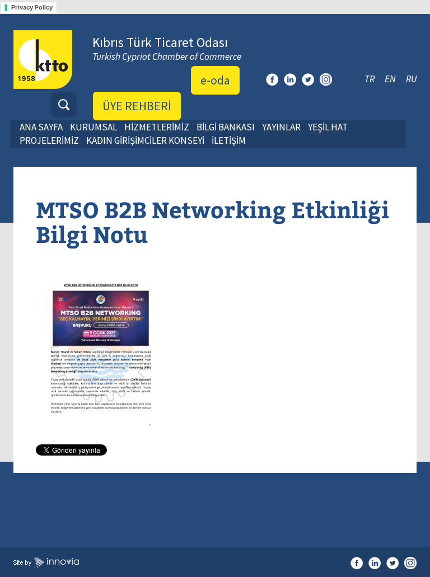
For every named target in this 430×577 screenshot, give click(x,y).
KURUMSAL (93, 127)
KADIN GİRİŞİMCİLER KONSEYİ (145, 140)
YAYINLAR (281, 127)
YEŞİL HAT (328, 127)
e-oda (215, 80)
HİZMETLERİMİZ (156, 127)
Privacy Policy (32, 7)
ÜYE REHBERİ (136, 106)
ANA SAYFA (41, 127)
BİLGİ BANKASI (226, 127)
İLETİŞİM (229, 140)
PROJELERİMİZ (49, 140)
